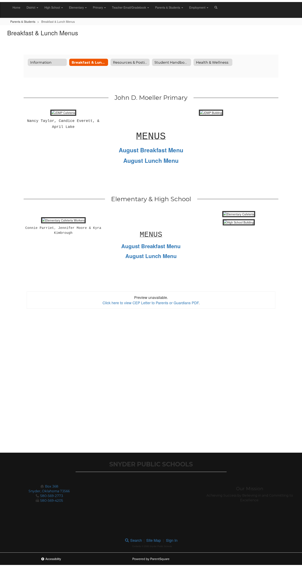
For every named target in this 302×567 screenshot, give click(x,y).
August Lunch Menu (151, 160)
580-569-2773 (51, 496)
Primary (98, 7)
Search (135, 540)
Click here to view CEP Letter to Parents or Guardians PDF (151, 302)
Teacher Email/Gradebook (129, 7)
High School (52, 7)
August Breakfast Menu (151, 150)
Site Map (153, 540)
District (31, 7)
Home (16, 7)
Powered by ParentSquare (150, 559)
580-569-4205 (51, 501)
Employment (197, 7)
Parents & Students (168, 7)
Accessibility (53, 559)
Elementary (77, 7)
